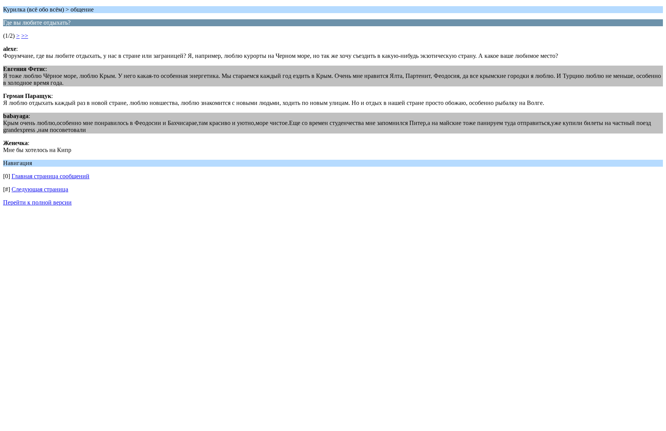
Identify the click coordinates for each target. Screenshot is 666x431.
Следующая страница (40, 189)
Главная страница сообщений (50, 176)
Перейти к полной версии (37, 202)
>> (24, 35)
